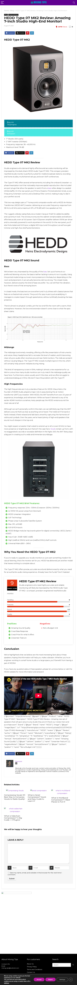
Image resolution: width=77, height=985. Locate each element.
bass (49, 188)
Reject (50, 979)
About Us (30, 964)
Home (6, 10)
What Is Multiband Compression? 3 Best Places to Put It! (60, 800)
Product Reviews (13, 14)
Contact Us (31, 972)
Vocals (52, 429)
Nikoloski (18, 761)
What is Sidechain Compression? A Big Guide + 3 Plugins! (13, 818)
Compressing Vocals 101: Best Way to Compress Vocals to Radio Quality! (14, 797)
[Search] (73, 2)
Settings (62, 979)
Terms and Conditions (34, 969)
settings (6, 983)
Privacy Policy (32, 967)
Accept (39, 979)
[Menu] (2, 2)
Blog (12, 10)
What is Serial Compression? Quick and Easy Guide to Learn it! (37, 798)
